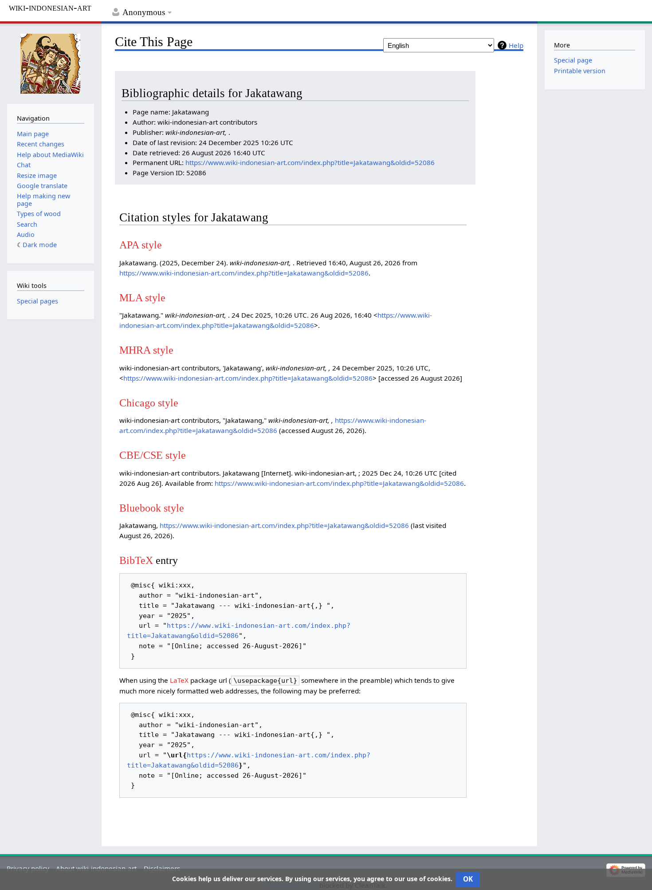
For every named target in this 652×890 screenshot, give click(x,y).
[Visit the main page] (50, 62)
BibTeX (136, 560)
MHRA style (146, 350)
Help (516, 45)
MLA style (142, 297)
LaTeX (179, 680)
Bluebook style (151, 508)
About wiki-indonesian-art (96, 868)
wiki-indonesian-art (50, 8)
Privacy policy (28, 868)
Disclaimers (162, 868)
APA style (140, 245)
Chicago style (148, 403)
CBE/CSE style (152, 455)
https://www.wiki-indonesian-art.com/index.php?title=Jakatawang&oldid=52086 (310, 162)
